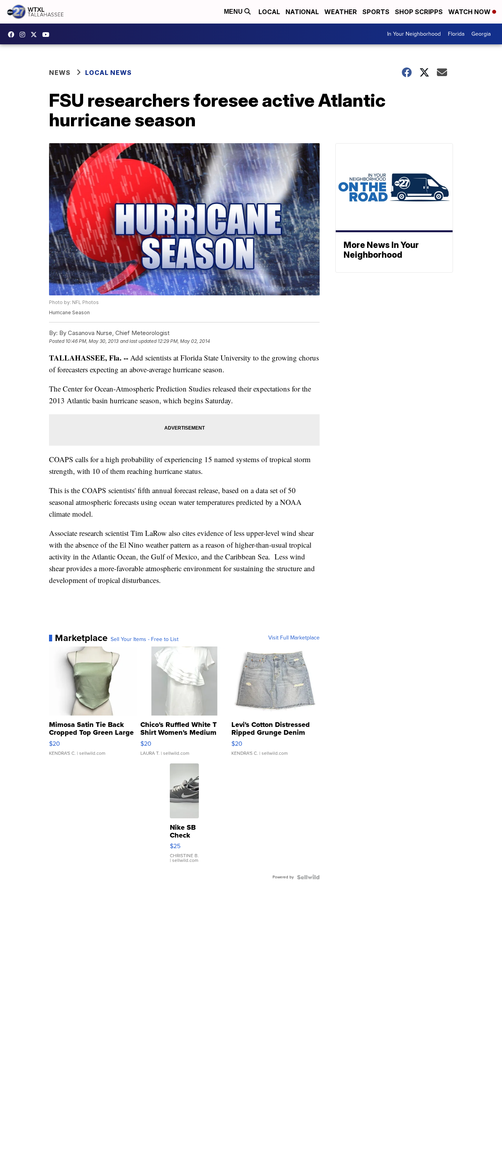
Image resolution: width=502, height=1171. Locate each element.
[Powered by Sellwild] (308, 877)
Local (269, 12)
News (60, 72)
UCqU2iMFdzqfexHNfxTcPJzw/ (47, 34)
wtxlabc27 (24, 34)
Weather (340, 12)
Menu (234, 11)
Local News (108, 72)
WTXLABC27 (13, 34)
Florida (456, 34)
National (302, 12)
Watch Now (470, 12)
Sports (375, 12)
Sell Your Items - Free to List (144, 639)
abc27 (36, 34)
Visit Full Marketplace (294, 638)
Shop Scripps (419, 12)
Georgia (481, 34)
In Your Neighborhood (414, 34)
